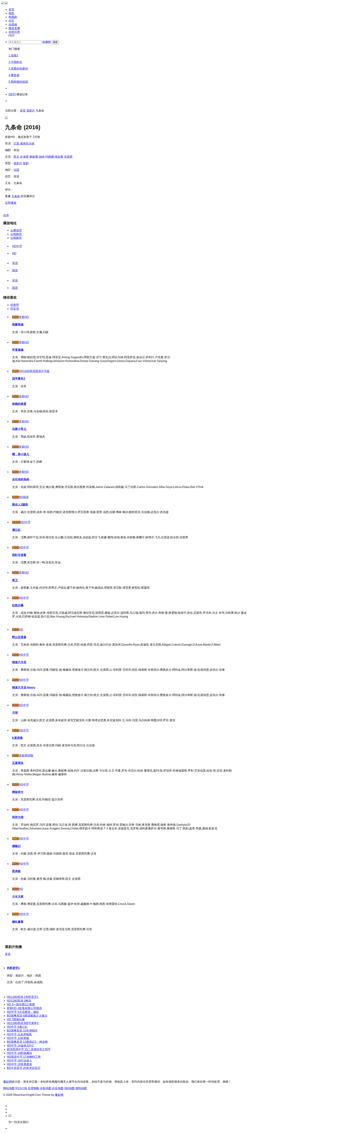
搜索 (55, 42)
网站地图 (9, 1088)
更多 (8, 954)
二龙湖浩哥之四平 (29, 1049)
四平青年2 (22, 1023)
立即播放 (10, 202)
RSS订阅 (21, 1088)
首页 (11, 9)
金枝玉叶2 (20, 1045)
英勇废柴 (19, 1064)
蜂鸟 (19, 1000)
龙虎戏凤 (19, 1034)
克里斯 (68, 156)
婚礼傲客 (18, 921)
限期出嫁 (16, 1019)
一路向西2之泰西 (21, 1004)
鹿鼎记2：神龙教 (27, 1041)
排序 (6, 215)
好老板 (18, 1038)
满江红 (17, 1026)
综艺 (11, 20)
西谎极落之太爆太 (27, 1015)
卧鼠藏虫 (19, 1053)
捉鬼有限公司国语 (24, 1008)
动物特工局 (24, 1056)
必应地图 (57, 1088)
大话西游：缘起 (23, 1011)
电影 (11, 13)
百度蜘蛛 (33, 1088)
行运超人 (19, 1060)
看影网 (7, 1081)
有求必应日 (23, 1067)
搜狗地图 (81, 1088)
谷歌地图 (45, 1088)
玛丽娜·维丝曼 (54, 156)
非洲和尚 (22, 1030)
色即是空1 (13, 967)
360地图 (69, 1088)
